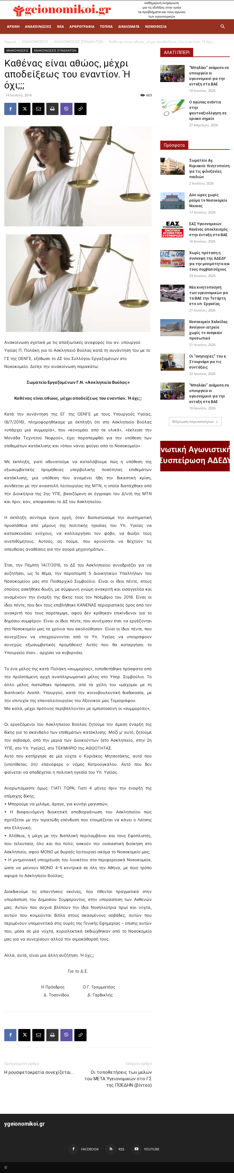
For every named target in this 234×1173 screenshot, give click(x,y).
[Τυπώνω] (52, 109)
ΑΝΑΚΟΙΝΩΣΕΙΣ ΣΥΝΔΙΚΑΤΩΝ (78, 41)
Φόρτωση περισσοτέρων (193, 421)
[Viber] (66, 109)
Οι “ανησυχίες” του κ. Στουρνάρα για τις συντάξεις (208, 361)
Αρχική (10, 41)
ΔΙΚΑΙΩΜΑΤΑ (129, 26)
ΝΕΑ (60, 26)
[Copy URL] (80, 109)
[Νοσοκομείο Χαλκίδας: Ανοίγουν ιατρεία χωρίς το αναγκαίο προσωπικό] (172, 327)
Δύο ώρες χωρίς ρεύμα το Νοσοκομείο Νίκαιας (208, 200)
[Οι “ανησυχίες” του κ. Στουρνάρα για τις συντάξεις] (172, 362)
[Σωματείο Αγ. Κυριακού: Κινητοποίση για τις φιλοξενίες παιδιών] (172, 166)
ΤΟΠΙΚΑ (106, 26)
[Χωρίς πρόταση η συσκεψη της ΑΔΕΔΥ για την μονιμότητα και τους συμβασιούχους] (172, 258)
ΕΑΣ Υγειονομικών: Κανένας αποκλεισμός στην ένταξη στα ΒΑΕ (208, 229)
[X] (24, 109)
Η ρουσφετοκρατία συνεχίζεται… (38, 1072)
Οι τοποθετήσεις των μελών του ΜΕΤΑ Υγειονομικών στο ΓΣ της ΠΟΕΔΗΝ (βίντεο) (118, 1079)
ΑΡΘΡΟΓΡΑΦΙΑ (81, 26)
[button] (222, 27)
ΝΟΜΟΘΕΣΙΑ (156, 26)
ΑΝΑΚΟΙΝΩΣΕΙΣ (38, 26)
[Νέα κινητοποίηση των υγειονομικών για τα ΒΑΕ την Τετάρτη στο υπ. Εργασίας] (172, 293)
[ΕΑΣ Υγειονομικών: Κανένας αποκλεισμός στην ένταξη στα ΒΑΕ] (172, 229)
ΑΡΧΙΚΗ (13, 26)
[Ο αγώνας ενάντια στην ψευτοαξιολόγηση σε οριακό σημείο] (172, 108)
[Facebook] (10, 109)
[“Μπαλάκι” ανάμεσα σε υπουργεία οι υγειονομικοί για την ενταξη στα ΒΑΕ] (172, 73)
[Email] (38, 109)
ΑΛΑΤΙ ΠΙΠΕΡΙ (177, 52)
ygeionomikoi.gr (24, 1124)
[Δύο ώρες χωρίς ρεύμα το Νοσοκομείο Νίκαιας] (172, 200)
